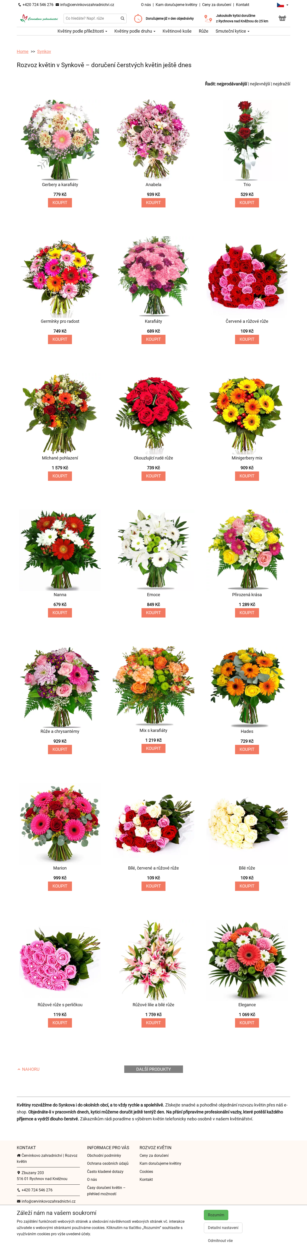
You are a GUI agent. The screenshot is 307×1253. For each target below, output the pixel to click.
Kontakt (242, 4)
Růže (203, 31)
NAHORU (30, 1069)
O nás (146, 4)
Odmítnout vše (220, 1240)
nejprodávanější (232, 83)
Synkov (44, 51)
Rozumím (216, 1215)
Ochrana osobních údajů (108, 1163)
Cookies (146, 1171)
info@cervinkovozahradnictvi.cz (86, 4)
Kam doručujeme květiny (176, 4)
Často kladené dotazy (105, 1171)
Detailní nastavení (223, 1227)
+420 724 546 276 (37, 4)
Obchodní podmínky (104, 1155)
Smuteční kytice (231, 31)
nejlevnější (260, 83)
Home (23, 51)
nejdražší (281, 83)
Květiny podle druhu (133, 31)
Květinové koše (177, 31)
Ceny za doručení (216, 4)
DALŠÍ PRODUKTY (153, 1069)
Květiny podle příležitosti (81, 31)
